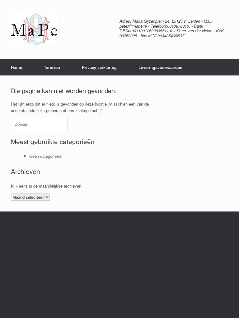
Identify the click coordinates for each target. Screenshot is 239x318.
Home (16, 67)
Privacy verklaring (99, 67)
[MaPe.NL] (34, 29)
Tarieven (52, 67)
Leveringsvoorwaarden (160, 67)
